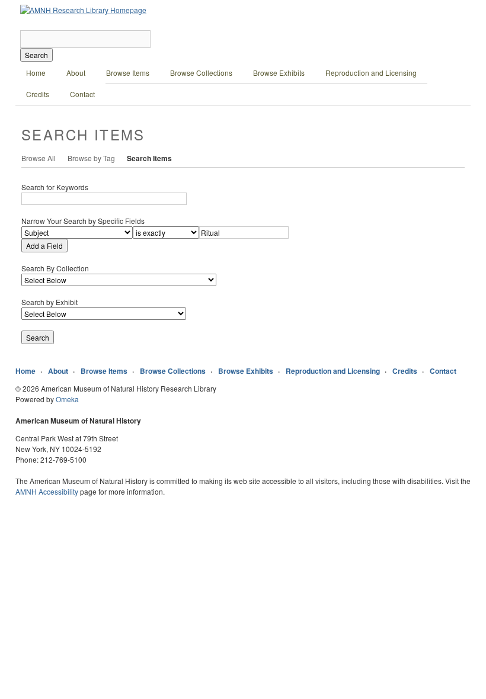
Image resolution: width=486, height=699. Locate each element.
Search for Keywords (54, 187)
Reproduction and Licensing (371, 73)
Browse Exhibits (279, 73)
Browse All (38, 158)
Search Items (149, 158)
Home (36, 73)
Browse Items (127, 73)
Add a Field (44, 246)
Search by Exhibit (49, 302)
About (75, 73)
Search (36, 55)
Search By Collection (55, 268)
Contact (82, 94)
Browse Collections (201, 73)
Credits (37, 94)
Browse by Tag (91, 158)
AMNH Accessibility (46, 491)
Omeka (67, 399)
